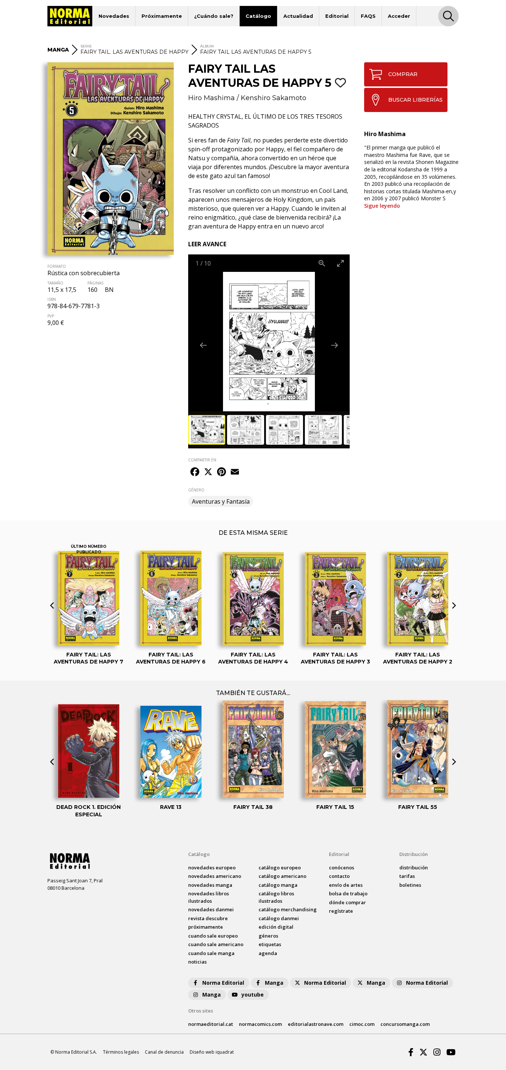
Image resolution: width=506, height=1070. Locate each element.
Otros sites (200, 1010)
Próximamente (162, 16)
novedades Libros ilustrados (208, 897)
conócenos (341, 867)
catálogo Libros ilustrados (276, 897)
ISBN (51, 299)
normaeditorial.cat (210, 1024)
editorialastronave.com (315, 1024)
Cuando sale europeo (213, 935)
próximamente (205, 927)
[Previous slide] (203, 345)
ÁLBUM (207, 46)
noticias (197, 961)
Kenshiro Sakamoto (273, 98)
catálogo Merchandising (288, 909)
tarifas (407, 876)
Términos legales (121, 1052)
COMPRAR (402, 74)
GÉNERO (196, 490)
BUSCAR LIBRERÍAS (415, 99)
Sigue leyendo (382, 205)
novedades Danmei (211, 909)
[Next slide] (334, 345)
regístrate (341, 911)
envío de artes (346, 885)
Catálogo (258, 16)
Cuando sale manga (211, 953)
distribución (413, 867)
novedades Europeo (212, 867)
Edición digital (276, 927)
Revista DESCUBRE (208, 918)
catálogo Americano (282, 876)
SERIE (86, 46)
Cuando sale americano (215, 944)
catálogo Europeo (280, 867)
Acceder (399, 16)
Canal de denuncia (164, 1052)
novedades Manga (210, 885)
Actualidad (298, 16)
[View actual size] (322, 263)
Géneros (268, 935)
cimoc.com (361, 1024)
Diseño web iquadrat (212, 1052)
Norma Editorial (223, 982)
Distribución (413, 854)
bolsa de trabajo (348, 893)
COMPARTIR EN (202, 459)
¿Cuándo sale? (213, 16)
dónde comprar (347, 902)
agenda (268, 953)
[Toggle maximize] (340, 263)
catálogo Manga (278, 885)
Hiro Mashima (211, 98)
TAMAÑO (55, 283)
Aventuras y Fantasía (221, 501)
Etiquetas (270, 944)
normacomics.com (260, 1024)
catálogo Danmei (279, 918)
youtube (253, 994)
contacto (339, 876)
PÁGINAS (95, 283)
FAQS (368, 16)
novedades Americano (214, 876)
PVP (50, 316)
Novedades (114, 16)
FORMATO (56, 266)
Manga (274, 982)
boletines (410, 885)
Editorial (337, 16)
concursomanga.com (405, 1024)
